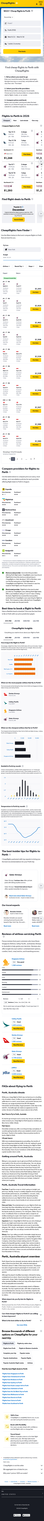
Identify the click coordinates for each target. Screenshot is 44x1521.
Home (6, 1481)
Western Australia (32, 1481)
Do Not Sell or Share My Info (22, 1505)
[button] (32, 11)
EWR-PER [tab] (26, 621)
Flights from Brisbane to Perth (12, 1379)
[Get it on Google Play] (17, 1515)
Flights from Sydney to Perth (12, 1382)
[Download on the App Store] (26, 1515)
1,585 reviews (17, 965)
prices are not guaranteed (10, 1459)
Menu (41, 2)
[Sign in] (37, 4)
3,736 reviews (17, 1058)
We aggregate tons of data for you (15, 1469)
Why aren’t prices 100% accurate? (15, 1473)
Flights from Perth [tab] (9, 1348)
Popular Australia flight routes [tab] (13, 1363)
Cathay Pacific (17, 1019)
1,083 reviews (17, 1041)
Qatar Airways (17, 1051)
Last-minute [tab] (24, 120)
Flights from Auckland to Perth (12, 1403)
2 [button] (17, 459)
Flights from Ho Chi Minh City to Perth (15, 1391)
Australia (22, 1481)
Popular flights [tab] (26, 1358)
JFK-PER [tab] (17, 621)
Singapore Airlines (18, 959)
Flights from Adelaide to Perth (12, 1388)
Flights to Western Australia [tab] (28, 1348)
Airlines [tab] (30, 1363)
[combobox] (9, 17)
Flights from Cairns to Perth (11, 1400)
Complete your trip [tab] (9, 1353)
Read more (7, 926)
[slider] (41, 260)
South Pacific (14, 1481)
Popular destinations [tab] (10, 1358)
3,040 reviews (17, 1074)
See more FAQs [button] (22, 1325)
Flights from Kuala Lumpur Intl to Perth (15, 1385)
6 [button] (31, 459)
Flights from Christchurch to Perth (13, 1376)
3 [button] (21, 459)
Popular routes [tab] (25, 1353)
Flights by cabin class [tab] (24, 1343)
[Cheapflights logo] (8, 3)
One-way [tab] (35, 120)
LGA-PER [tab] (36, 621)
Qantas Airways (17, 1035)
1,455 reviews (17, 1025)
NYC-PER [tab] (8, 621)
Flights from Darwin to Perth (11, 1397)
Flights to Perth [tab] (8, 1343)
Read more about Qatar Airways (20, 896)
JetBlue (14, 1067)
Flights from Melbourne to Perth (13, 1394)
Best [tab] (14, 120)
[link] (18, 219)
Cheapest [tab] (6, 120)
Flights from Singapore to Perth (13, 1373)
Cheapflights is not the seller (13, 1465)
